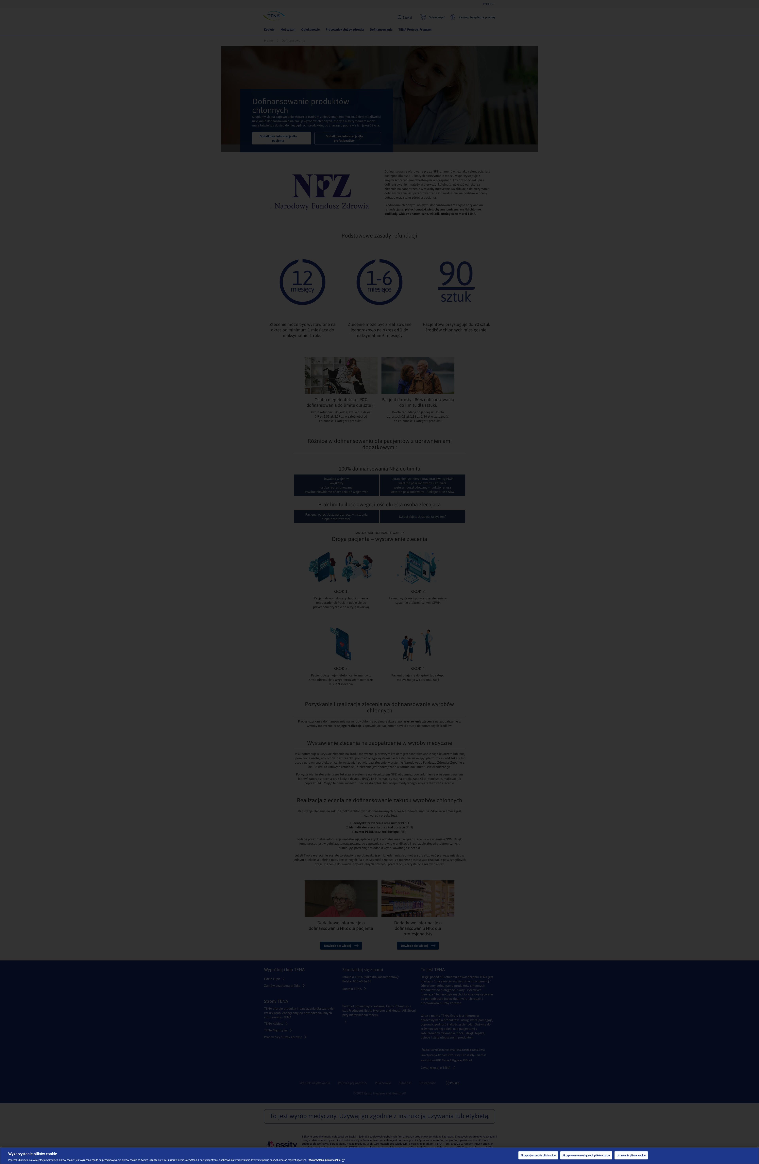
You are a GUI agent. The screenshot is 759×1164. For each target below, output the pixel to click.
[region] (379, 1155)
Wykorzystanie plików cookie (325, 1159)
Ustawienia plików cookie (631, 1155)
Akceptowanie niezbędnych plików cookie (586, 1155)
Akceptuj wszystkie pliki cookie (538, 1155)
